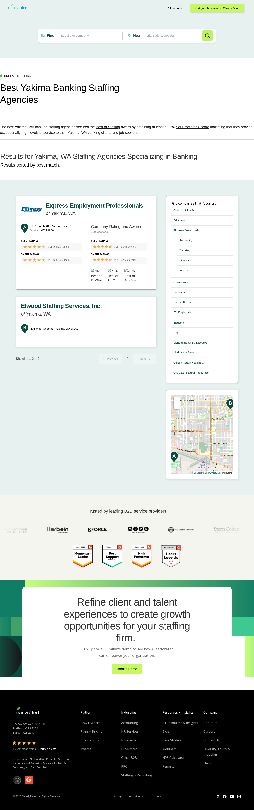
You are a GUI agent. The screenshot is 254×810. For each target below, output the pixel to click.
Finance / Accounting (187, 230)
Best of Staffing (108, 127)
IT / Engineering (183, 312)
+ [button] (177, 400)
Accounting (186, 240)
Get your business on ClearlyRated (217, 8)
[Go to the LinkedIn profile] (217, 796)
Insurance (185, 270)
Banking (184, 250)
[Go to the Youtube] (224, 796)
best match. (48, 165)
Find (50, 36)
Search (207, 35)
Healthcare (180, 292)
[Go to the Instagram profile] (239, 796)
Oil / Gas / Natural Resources (191, 372)
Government (181, 282)
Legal (176, 332)
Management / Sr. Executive (190, 342)
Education (179, 220)
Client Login (175, 8)
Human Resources (184, 302)
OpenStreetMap (212, 472)
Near (137, 36)
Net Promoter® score (192, 127)
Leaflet (197, 472)
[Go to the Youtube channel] (231, 796)
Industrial (178, 322)
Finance (184, 260)
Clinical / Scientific (184, 210)
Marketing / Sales (183, 352)
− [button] (177, 406)
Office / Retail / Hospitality (188, 362)
